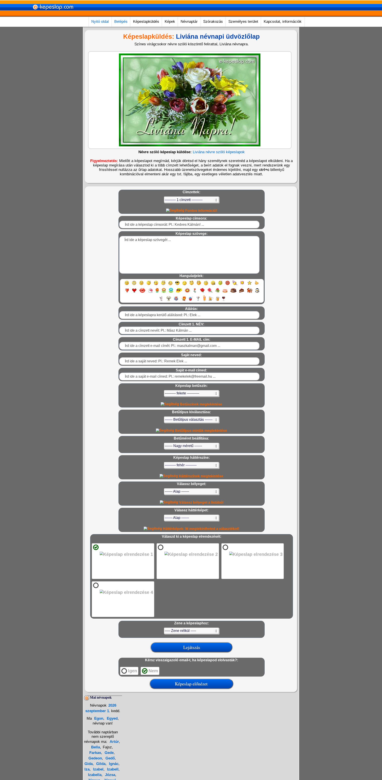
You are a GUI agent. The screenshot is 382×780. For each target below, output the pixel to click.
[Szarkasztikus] (191, 285)
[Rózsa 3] (217, 292)
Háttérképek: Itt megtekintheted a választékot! (200, 529)
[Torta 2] (233, 292)
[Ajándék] (176, 300)
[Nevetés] (134, 285)
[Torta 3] (241, 292)
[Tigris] (249, 292)
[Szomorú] (141, 285)
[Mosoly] (127, 285)
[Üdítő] (191, 300)
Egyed (112, 718)
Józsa (109, 775)
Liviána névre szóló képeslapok (219, 152)
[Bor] (223, 300)
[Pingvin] (257, 292)
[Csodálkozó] (163, 285)
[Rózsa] (202, 292)
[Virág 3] (171, 292)
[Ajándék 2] (183, 300)
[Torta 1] (225, 292)
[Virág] (157, 292)
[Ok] (257, 285)
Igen (132, 670)
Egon (98, 718)
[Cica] (161, 300)
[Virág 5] (187, 292)
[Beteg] (220, 285)
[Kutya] (168, 300)
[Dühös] (227, 285)
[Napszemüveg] (177, 285)
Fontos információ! (200, 210)
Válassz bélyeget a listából (200, 502)
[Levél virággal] (150, 292)
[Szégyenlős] (199, 285)
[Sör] (211, 300)
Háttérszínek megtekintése (200, 476)
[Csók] (142, 292)
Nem (153, 670)
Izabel (97, 769)
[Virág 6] (195, 292)
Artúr (114, 742)
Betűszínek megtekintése (200, 404)
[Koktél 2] (204, 300)
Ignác (113, 764)
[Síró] (170, 285)
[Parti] (235, 285)
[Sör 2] (217, 300)
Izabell (112, 769)
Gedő (109, 758)
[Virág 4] (179, 292)
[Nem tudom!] (206, 285)
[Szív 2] (134, 292)
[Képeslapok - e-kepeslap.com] (53, 15)
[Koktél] (198, 300)
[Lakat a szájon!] (213, 285)
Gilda (100, 764)
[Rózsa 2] (210, 292)
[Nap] (242, 285)
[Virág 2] (164, 292)
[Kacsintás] (148, 285)
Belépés (121, 21)
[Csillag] (249, 285)
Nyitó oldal (100, 21)
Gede (108, 753)
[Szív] (127, 292)
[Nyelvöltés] (156, 285)
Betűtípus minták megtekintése (200, 430)
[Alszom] (184, 285)
